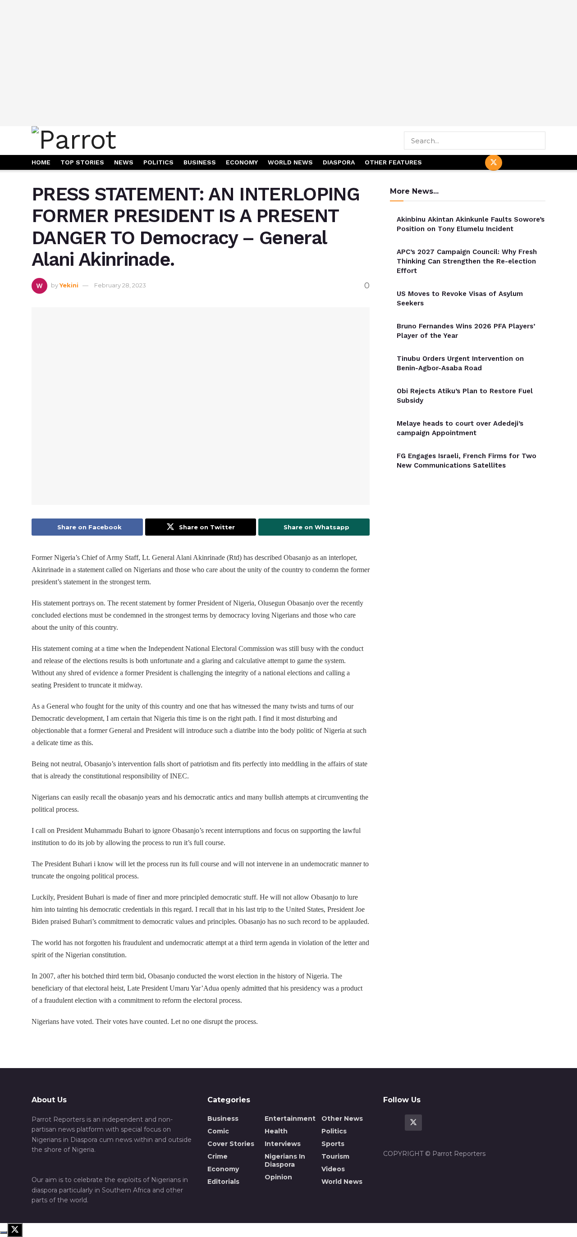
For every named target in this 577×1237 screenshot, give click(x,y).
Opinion (278, 1177)
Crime (217, 1156)
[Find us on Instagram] (536, 162)
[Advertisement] (288, 63)
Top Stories (82, 162)
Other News (342, 1118)
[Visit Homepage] (105, 140)
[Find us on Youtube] (515, 162)
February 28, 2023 (120, 285)
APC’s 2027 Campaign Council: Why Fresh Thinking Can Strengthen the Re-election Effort (467, 261)
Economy (242, 162)
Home (41, 162)
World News (290, 162)
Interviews (283, 1144)
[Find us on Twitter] (493, 163)
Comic (218, 1131)
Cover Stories (230, 1144)
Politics (158, 162)
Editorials (223, 1182)
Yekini (69, 285)
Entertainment (290, 1118)
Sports (332, 1144)
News (123, 162)
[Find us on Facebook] (472, 162)
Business (199, 162)
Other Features (393, 162)
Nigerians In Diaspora (285, 1160)
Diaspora (339, 162)
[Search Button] (539, 141)
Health (276, 1131)
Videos (333, 1169)
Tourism (335, 1156)
